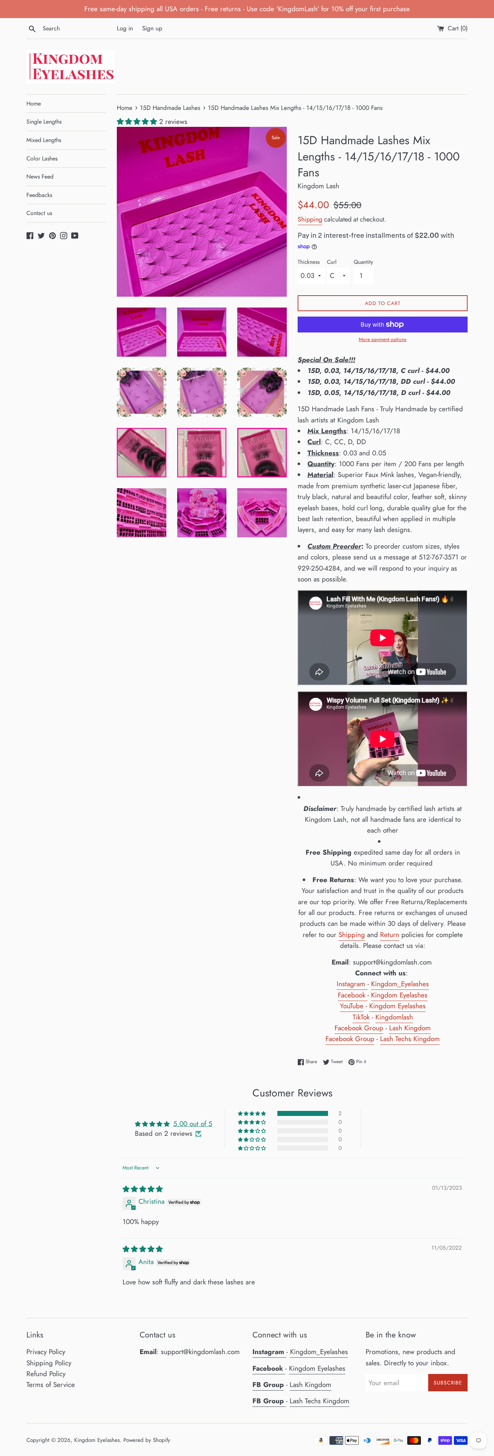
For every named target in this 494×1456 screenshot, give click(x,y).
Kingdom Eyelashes (399, 995)
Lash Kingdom (410, 1028)
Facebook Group (359, 1028)
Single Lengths (43, 121)
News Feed (40, 176)
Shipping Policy (48, 1363)
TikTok (361, 1017)
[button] (138, 121)
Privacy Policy (45, 1352)
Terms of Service (50, 1385)
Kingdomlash (394, 1017)
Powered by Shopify (146, 1440)
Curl (332, 262)
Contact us (39, 213)
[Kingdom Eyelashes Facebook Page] (366, 995)
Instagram (351, 984)
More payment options (382, 339)
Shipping (310, 219)
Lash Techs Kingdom (410, 1039)
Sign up (152, 28)
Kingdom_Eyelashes (400, 984)
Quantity (363, 262)
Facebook (351, 995)
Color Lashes (42, 158)
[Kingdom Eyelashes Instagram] (366, 984)
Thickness (309, 262)
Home (33, 103)
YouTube (351, 1006)
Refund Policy (45, 1374)
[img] (143, 1189)
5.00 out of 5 (192, 1124)
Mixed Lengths (43, 140)
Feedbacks (39, 195)
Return (389, 935)
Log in (125, 28)
